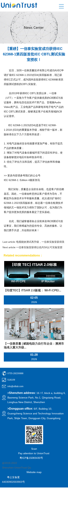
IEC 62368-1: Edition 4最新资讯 (22, 180)
